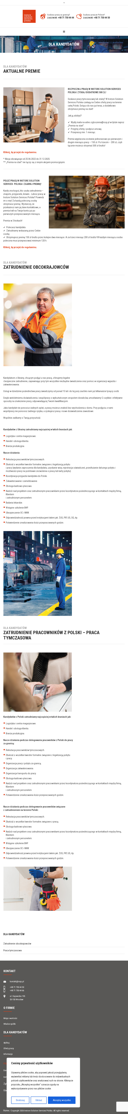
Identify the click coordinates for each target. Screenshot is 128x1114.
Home (6, 1110)
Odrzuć (39, 1100)
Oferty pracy (9, 1048)
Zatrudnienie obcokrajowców (17, 943)
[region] (43, 1082)
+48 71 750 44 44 (66, 17)
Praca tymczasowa (12, 950)
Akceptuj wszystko (62, 1100)
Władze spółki (10, 1024)
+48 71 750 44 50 (102, 17)
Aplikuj (7, 1042)
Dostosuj (20, 1100)
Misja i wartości (10, 1018)
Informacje (8, 1054)
